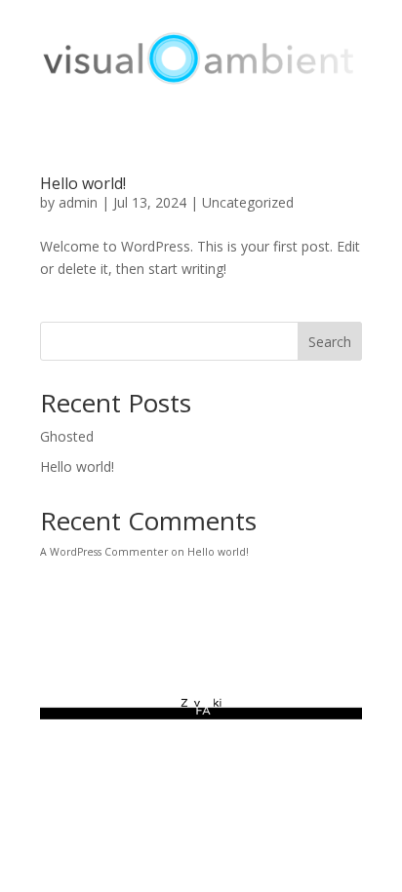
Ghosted (67, 436)
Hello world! (83, 183)
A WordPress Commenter (104, 552)
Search (329, 341)
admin (78, 202)
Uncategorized (248, 202)
